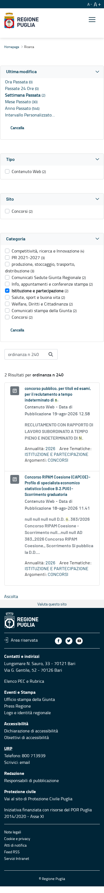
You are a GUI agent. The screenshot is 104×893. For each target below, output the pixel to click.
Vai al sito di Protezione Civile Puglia (38, 799)
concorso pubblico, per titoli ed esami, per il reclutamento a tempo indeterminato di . (58, 394)
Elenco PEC (14, 681)
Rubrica (37, 681)
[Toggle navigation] (92, 19)
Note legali (12, 831)
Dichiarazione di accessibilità (31, 731)
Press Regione (17, 706)
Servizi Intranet (16, 858)
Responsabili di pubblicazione (31, 780)
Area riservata (24, 639)
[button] (52, 72)
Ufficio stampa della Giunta (29, 699)
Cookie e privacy (17, 838)
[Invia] (50, 354)
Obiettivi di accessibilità (26, 737)
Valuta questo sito (52, 604)
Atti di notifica (15, 845)
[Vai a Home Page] (21, 21)
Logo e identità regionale (27, 712)
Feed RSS (12, 851)
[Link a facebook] (58, 640)
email (25, 762)
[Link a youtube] (79, 640)
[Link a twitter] (68, 640)
